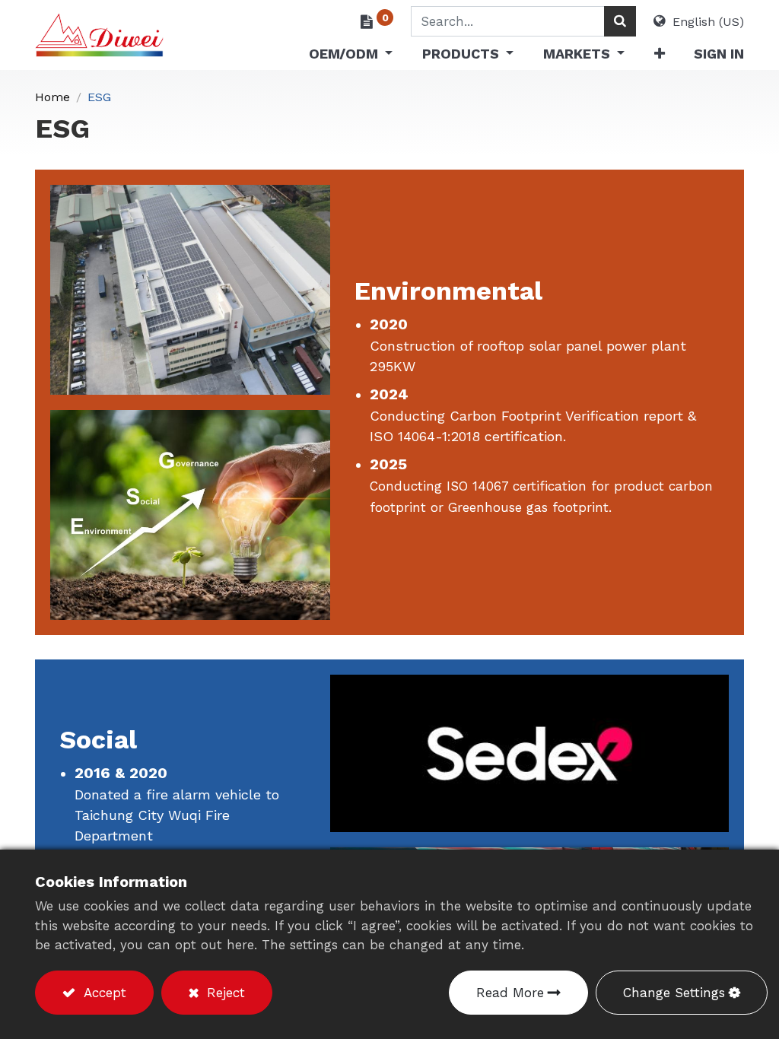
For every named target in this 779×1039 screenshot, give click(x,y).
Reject (223, 992)
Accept (102, 992)
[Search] (620, 21)
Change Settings (674, 992)
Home (52, 97)
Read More (510, 992)
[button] (659, 56)
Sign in (719, 54)
